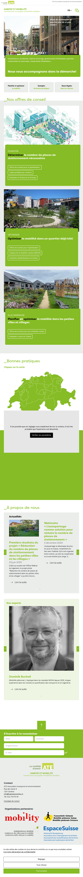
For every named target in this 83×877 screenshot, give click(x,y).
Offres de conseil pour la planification (24, 167)
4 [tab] (46, 589)
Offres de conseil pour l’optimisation (23, 247)
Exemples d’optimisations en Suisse (23, 258)
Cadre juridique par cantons (20, 172)
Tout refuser (41, 865)
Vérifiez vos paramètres (41, 435)
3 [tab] (43, 589)
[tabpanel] (24, 552)
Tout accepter (41, 871)
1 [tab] (37, 589)
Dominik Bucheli (20, 676)
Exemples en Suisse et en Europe (22, 177)
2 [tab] (40, 589)
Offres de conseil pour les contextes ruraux (26, 331)
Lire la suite (21, 582)
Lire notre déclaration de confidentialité (19, 852)
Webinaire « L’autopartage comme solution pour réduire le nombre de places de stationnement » (58, 531)
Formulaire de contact (12, 801)
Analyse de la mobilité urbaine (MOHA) (25, 253)
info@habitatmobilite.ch (13, 794)
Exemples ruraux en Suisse (20, 336)
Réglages (41, 859)
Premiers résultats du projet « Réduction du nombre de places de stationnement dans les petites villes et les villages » (23, 551)
